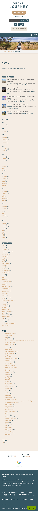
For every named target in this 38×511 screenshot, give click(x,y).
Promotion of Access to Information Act (24, 496)
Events (3, 261)
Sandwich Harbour (10, 365)
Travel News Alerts (6, 316)
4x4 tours (7, 376)
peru (6, 369)
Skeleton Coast (9, 429)
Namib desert (8, 370)
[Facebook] (15, 24)
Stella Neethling (17, 83)
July (3, 168)
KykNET (4, 284)
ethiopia (7, 347)
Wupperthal (26, 91)
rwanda (7, 390)
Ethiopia (4, 260)
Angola (3, 245)
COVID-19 (12, 494)
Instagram (15, 499)
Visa (3, 318)
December (4, 149)
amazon (7, 393)
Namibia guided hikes (10, 418)
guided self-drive (9, 344)
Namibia (32, 83)
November (4, 137)
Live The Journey (11, 91)
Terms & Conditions (7, 496)
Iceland (3, 275)
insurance (7, 424)
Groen (3, 267)
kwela (3, 283)
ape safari (7, 346)
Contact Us (4, 494)
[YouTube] (22, 24)
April (3, 170)
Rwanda (4, 304)
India (32, 100)
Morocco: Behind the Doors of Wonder (17, 104)
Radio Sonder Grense (7, 300)
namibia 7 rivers (9, 432)
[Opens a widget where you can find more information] (31, 508)
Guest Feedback (26, 89)
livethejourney (8, 372)
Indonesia (4, 279)
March (3, 181)
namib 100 (8, 356)
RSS (3, 442)
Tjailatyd (4, 313)
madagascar (8, 408)
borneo (7, 422)
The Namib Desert (11, 85)
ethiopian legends (9, 353)
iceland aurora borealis (11, 358)
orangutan (8, 374)
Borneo (3, 247)
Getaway (4, 265)
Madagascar (5, 288)
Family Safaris (5, 263)
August (3, 141)
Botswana (4, 249)
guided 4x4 (8, 420)
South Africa (19, 91)
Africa (6, 413)
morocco (33, 106)
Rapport (4, 302)
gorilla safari (8, 349)
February (4, 142)
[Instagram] (19, 24)
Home (5, 51)
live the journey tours (10, 351)
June (3, 180)
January (4, 150)
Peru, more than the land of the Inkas (17, 111)
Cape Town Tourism (7, 251)
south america (9, 404)
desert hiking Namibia (10, 411)
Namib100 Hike (26, 83)
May (3, 196)
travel (6, 337)
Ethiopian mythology (10, 386)
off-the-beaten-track (10, 399)
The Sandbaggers (6, 311)
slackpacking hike (10, 333)
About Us (4, 504)
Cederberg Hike (9, 409)
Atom (6, 442)
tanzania (7, 379)
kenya (6, 392)
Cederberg (8, 431)
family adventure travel (11, 367)
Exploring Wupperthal (13, 88)
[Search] (27, 20)
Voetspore (4, 320)
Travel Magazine (6, 314)
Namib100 (8, 388)
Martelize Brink (5, 291)
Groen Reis (4, 268)
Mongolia (4, 293)
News (30, 492)
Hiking (32, 89)
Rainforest (8, 434)
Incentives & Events (22, 494)
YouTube (5, 499)
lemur (6, 425)
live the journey (9, 416)
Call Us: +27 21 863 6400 (19, 28)
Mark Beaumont (6, 290)
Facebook (24, 499)
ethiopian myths (9, 383)
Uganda (7, 385)
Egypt (3, 258)
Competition (5, 252)
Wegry (3, 321)
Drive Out (4, 256)
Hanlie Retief (5, 272)
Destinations (23, 492)
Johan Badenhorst (6, 281)
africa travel (8, 427)
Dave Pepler (5, 254)
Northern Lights (9, 406)
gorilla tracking (9, 339)
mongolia (7, 381)
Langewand (8, 355)
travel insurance (9, 397)
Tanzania (4, 307)
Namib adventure (9, 362)
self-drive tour (8, 363)
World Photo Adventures (8, 323)
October (4, 125)
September (4, 139)
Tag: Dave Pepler (16, 51)
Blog (9, 51)
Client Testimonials (12, 492)
